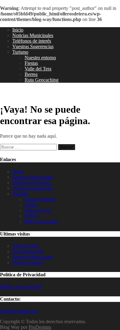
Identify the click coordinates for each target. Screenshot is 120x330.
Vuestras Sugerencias (33, 46)
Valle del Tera (38, 68)
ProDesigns (40, 327)
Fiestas (31, 63)
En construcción (28, 251)
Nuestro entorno (40, 57)
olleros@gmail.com (19, 311)
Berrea (31, 74)
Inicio (17, 29)
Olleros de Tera (24, 93)
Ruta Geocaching (41, 79)
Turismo (20, 52)
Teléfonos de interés (31, 41)
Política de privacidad (21, 286)
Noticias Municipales (32, 35)
